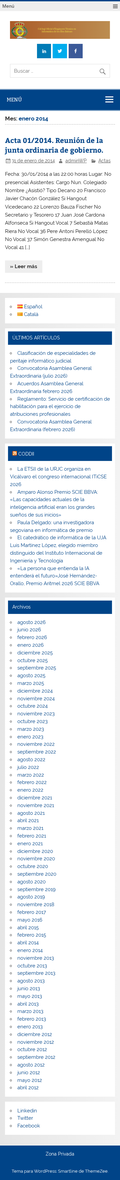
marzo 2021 (30, 828)
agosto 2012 (31, 1065)
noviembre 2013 (35, 958)
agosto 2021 (31, 813)
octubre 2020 (32, 866)
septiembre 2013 (36, 973)
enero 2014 (30, 950)
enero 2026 (30, 645)
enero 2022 (30, 790)
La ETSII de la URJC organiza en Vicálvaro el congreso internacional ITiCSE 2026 (58, 476)
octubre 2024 (32, 706)
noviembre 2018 (35, 904)
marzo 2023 (30, 729)
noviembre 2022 (36, 744)
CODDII (26, 454)
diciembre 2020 (35, 851)
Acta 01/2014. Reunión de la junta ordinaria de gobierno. (54, 145)
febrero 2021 (31, 836)
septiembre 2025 (36, 668)
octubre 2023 (32, 721)
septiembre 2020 (36, 874)
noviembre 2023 (36, 714)
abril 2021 (28, 820)
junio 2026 (29, 630)
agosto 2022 (31, 760)
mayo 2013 (29, 996)
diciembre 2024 (35, 691)
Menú (8, 6)
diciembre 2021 (34, 798)
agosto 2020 (31, 882)
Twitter (25, 1118)
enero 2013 (30, 1027)
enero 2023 (30, 737)
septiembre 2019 (36, 889)
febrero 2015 (31, 935)
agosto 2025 (31, 676)
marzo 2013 (30, 1011)
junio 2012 (28, 1073)
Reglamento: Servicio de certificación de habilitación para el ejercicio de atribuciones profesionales (60, 406)
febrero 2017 (31, 912)
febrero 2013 (31, 1019)
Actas (104, 160)
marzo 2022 (30, 775)
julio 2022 (28, 767)
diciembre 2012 (34, 1034)
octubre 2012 (32, 1049)
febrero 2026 (32, 637)
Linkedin (27, 1111)
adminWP (76, 160)
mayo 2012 (29, 1080)
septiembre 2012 (36, 1057)
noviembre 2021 (35, 805)
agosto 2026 (31, 622)
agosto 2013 (31, 981)
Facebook (28, 1126)
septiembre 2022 (36, 752)
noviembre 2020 (36, 859)
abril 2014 (28, 943)
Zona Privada (60, 1154)
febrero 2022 (32, 782)
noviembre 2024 (36, 699)
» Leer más (23, 266)
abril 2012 (28, 1088)
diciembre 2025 (35, 653)
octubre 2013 (32, 966)
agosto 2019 (31, 897)
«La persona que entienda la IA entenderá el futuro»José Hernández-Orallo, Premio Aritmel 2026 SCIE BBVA (54, 576)
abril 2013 (28, 1004)
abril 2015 (28, 928)
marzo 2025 (30, 683)
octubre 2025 (32, 660)
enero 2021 (30, 844)
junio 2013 (28, 989)
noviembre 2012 (35, 1042)
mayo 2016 (29, 920)
